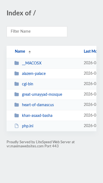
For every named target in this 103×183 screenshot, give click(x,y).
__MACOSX (31, 63)
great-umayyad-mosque (42, 95)
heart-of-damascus (38, 105)
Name (20, 52)
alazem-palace (34, 74)
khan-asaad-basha (37, 116)
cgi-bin (27, 84)
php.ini (27, 126)
